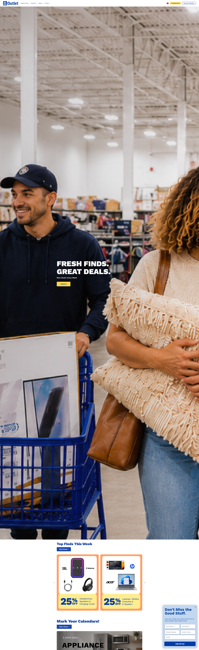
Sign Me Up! (180, 644)
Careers (47, 3)
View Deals (64, 549)
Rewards (33, 3)
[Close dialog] (195, 607)
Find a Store (64, 627)
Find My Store (175, 3)
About (40, 3)
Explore (64, 284)
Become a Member (189, 3)
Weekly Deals (24, 3)
